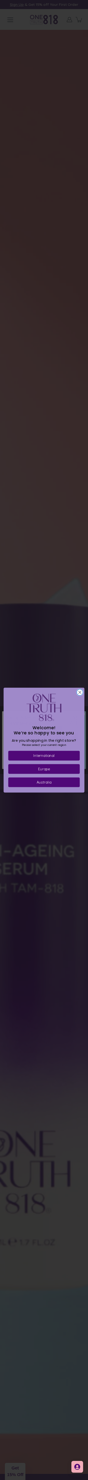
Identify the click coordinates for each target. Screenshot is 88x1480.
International (44, 755)
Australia (44, 782)
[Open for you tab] (77, 1467)
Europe (44, 768)
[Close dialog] (80, 692)
